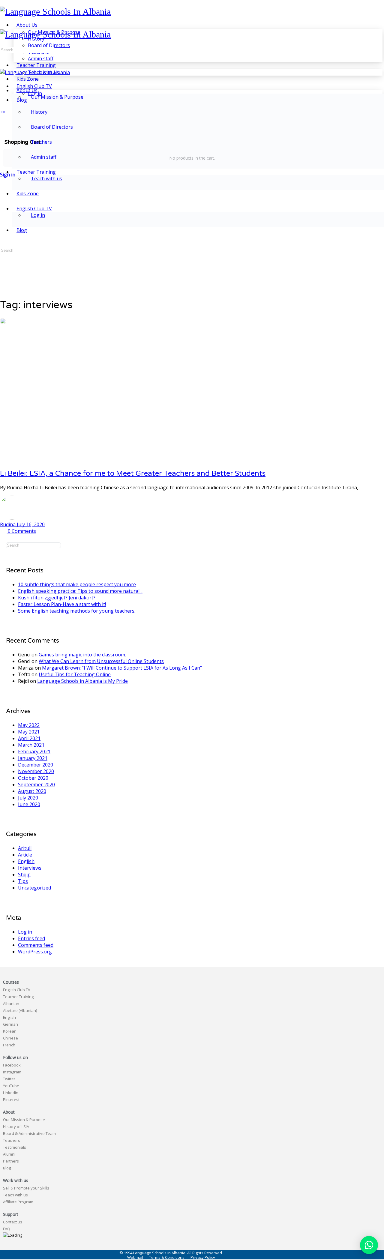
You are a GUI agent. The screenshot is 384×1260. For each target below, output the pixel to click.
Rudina (8, 524)
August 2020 (32, 791)
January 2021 (32, 758)
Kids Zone (27, 193)
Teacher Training (18, 996)
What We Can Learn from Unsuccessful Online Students (101, 661)
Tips (23, 881)
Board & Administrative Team (29, 1133)
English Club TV (16, 989)
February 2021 (34, 751)
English (26, 861)
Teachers (41, 142)
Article (25, 854)
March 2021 (31, 745)
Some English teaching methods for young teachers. (76, 611)
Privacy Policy (202, 1257)
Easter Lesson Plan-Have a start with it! (62, 604)
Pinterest (11, 1099)
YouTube (11, 1085)
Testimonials (14, 1147)
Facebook (12, 1065)
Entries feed (31, 938)
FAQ (6, 1229)
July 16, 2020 (31, 524)
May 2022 (29, 725)
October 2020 (33, 778)
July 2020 (28, 797)
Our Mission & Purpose (57, 97)
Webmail (135, 1257)
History (39, 112)
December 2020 (35, 764)
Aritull (25, 848)
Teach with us (46, 178)
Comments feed (35, 945)
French (9, 1045)
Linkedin (10, 1092)
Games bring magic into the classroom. (82, 654)
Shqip (24, 874)
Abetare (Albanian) (20, 1010)
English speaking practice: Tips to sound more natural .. (80, 591)
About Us (27, 90)
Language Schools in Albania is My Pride (82, 681)
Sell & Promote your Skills (26, 1188)
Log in (38, 215)
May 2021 (29, 731)
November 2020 (36, 771)
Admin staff (43, 157)
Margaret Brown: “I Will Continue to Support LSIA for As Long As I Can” (122, 667)
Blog (21, 230)
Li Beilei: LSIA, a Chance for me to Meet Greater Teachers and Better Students (133, 473)
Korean (9, 1031)
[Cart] (192, 130)
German (10, 1024)
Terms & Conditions (166, 1257)
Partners (11, 1161)
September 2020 (36, 784)
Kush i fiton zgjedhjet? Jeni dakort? (56, 597)
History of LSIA (16, 1126)
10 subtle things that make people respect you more (77, 584)
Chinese (10, 1038)
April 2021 (29, 738)
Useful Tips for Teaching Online (75, 674)
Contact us (12, 1222)
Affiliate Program (18, 1201)
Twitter (9, 1079)
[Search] (3, 123)
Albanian (11, 1003)
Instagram (12, 1072)
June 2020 (29, 804)
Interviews (29, 868)
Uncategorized (34, 887)
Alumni (9, 1154)
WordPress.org (35, 951)
